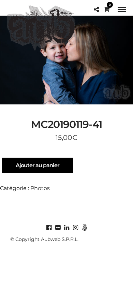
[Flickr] (57, 227)
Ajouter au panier (37, 165)
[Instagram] (75, 227)
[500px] (84, 227)
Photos (40, 188)
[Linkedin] (66, 227)
